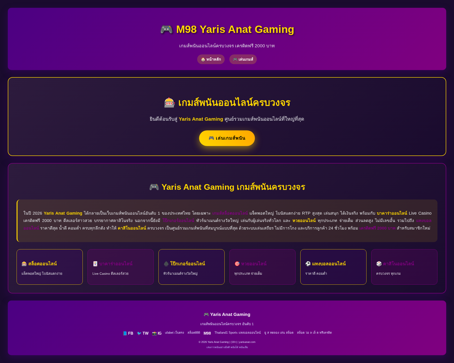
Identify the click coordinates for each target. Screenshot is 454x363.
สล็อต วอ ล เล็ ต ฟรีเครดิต (314, 332)
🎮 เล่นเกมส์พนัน (227, 138)
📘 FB (127, 333)
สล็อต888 (194, 332)
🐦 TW (142, 333)
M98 (207, 333)
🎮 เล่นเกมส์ (243, 59)
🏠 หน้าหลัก (211, 59)
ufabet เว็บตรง (174, 332)
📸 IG (157, 333)
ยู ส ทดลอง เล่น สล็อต (278, 332)
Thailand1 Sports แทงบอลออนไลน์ (237, 332)
